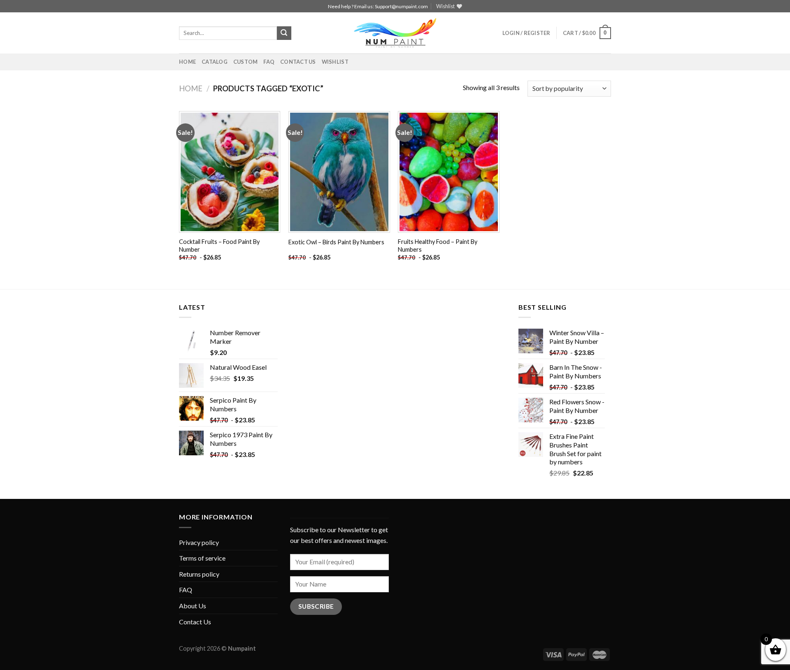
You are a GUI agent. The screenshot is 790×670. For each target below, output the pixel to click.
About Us (192, 606)
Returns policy (199, 574)
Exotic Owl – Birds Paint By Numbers (336, 242)
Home (187, 61)
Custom (245, 61)
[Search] (284, 33)
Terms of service (202, 558)
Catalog (215, 61)
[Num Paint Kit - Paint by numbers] (395, 33)
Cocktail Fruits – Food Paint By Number (219, 245)
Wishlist (335, 61)
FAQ (268, 61)
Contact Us (298, 61)
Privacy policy (199, 542)
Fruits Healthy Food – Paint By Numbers (437, 245)
